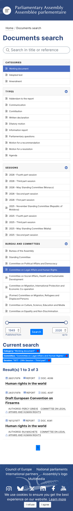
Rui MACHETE (29, 431)
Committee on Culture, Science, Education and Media (37, 305)
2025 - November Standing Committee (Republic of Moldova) (35, 208)
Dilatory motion (17, 123)
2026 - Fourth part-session (23, 174)
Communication (17, 105)
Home (9, 28)
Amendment (15, 81)
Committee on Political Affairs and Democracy (33, 263)
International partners (22, 474)
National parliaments (52, 469)
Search (36, 332)
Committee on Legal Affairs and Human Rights (37, 410)
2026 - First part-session (21, 199)
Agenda (13, 155)
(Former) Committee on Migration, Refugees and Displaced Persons (34, 297)
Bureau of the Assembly (21, 250)
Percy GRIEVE (30, 408)
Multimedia (36, 479)
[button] (66, 91)
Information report (18, 130)
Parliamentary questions (21, 136)
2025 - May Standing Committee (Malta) (30, 228)
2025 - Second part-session (23, 234)
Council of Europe (18, 469)
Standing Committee (20, 257)
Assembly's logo (55, 474)
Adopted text (15, 75)
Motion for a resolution (21, 149)
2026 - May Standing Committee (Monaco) (31, 187)
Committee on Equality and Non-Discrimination (33, 311)
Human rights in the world (25, 383)
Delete (37, 351)
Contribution (15, 111)
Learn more (57, 499)
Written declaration (19, 117)
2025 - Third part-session (22, 222)
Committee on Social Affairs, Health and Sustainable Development (36, 278)
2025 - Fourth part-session (23, 215)
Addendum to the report (21, 98)
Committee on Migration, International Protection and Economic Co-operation (36, 287)
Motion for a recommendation (24, 142)
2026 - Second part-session (23, 193)
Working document (18, 68)
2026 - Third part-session (22, 181)
